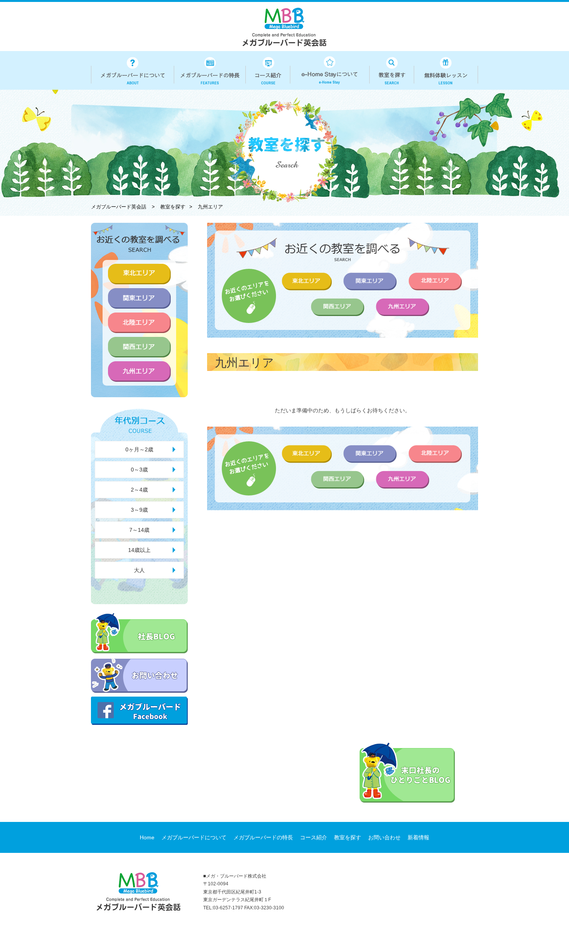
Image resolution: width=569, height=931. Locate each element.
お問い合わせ (384, 837)
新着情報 (418, 837)
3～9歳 (139, 510)
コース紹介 (313, 837)
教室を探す (347, 837)
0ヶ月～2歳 (139, 449)
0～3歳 (139, 469)
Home (147, 837)
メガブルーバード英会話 (118, 207)
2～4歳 (139, 490)
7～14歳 (139, 530)
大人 (139, 570)
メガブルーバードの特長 (263, 837)
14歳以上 (139, 550)
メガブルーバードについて (193, 837)
